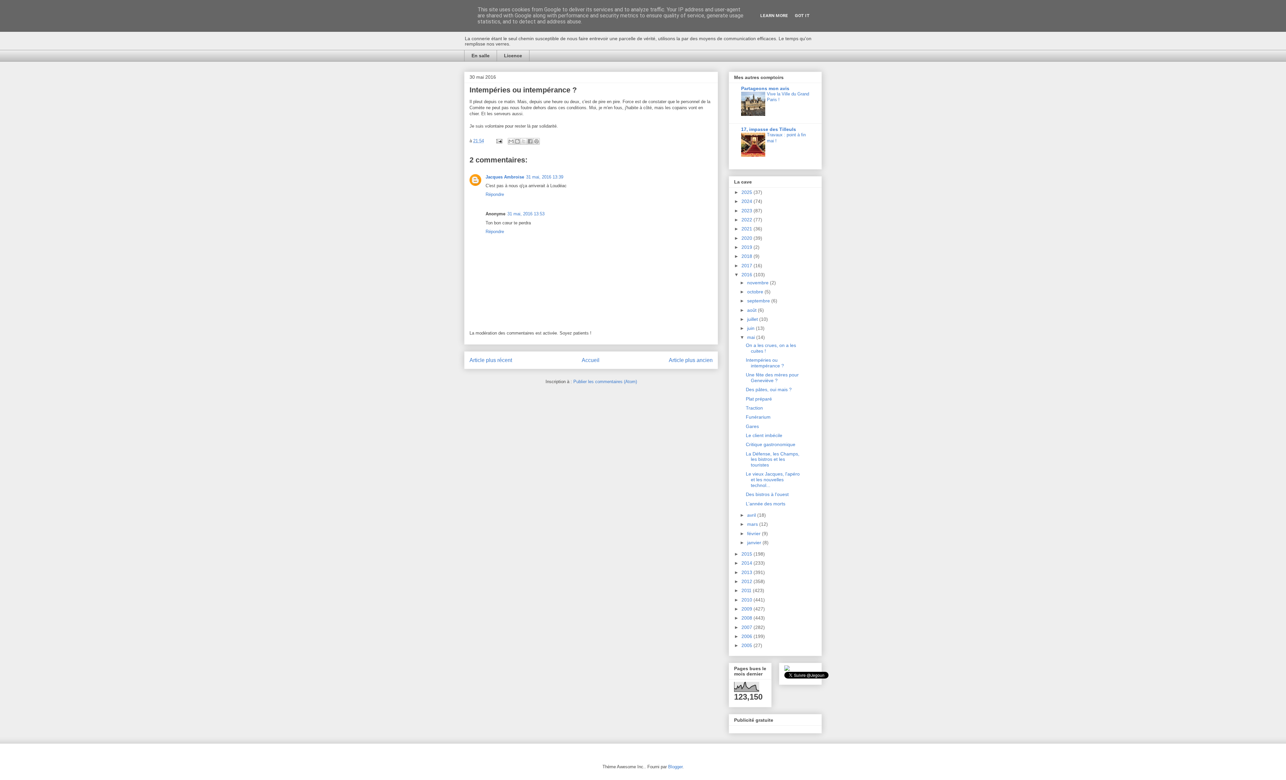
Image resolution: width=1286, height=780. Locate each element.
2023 (747, 210)
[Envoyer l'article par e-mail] (499, 140)
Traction (754, 408)
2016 (747, 274)
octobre (756, 291)
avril (752, 515)
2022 (747, 219)
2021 (747, 228)
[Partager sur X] (523, 141)
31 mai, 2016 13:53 (526, 213)
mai (751, 337)
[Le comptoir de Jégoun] (787, 669)
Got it (802, 15)
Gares (752, 426)
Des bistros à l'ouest (767, 494)
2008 (747, 618)
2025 (747, 192)
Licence (513, 55)
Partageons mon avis (765, 88)
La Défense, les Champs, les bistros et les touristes (772, 459)
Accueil (590, 360)
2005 (747, 645)
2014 (747, 563)
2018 (747, 256)
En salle (481, 55)
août (752, 310)
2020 (747, 238)
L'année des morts (765, 503)
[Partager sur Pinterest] (536, 141)
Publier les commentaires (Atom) (605, 381)
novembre (758, 282)
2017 (747, 265)
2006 (747, 636)
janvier (755, 542)
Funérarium (758, 417)
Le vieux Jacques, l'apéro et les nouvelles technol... (773, 479)
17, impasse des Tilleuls (768, 129)
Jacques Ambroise (505, 177)
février (754, 533)
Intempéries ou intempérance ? (765, 362)
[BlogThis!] (517, 141)
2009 (747, 609)
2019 (747, 247)
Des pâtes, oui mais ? (769, 389)
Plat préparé (759, 399)
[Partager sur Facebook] (530, 141)
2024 (747, 201)
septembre (759, 300)
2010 (747, 599)
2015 (747, 554)
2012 (747, 581)
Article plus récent (491, 360)
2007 (747, 627)
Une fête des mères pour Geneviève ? (772, 377)
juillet (753, 319)
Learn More (774, 15)
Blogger (675, 766)
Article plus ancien (691, 360)
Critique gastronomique (770, 444)
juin (751, 328)
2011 (747, 590)
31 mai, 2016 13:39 (544, 177)
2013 (747, 572)
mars (753, 524)
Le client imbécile (764, 435)
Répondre (495, 194)
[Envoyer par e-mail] (511, 141)
